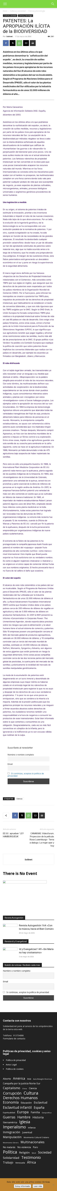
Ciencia (19, 799)
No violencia (24, 1147)
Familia (35, 1112)
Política (10, 1151)
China (24, 1088)
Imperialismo (14, 1127)
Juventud (27, 1132)
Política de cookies (15, 1069)
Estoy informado (22, 1186)
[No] (53, 1184)
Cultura (31, 1093)
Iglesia (24, 1121)
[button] (5, 4)
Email (10, 764)
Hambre (23, 1117)
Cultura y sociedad (18, 11)
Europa (23, 1112)
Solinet (9, 36)
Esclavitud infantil (17, 1107)
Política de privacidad (16, 1060)
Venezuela (20, 1162)
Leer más (38, 1186)
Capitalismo (11, 1088)
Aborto (7, 1078)
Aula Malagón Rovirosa (42, 1079)
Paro (35, 1147)
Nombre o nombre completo (21, 754)
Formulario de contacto (14, 1038)
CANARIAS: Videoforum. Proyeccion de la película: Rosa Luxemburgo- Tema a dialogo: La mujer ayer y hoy (42, 839)
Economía (11, 1102)
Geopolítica (46, 1112)
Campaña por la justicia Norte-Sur (21, 1083)
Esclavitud (40, 1102)
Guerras (9, 1117)
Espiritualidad (9, 1112)
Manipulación (12, 1137)
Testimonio (31, 1157)
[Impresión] (33, 43)
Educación (26, 1102)
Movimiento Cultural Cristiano (36, 1137)
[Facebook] (6, 43)
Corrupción (12, 1093)
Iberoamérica (10, 1122)
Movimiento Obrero (11, 1143)
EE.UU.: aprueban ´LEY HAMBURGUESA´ (13, 835)
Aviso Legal (11, 1064)
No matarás (9, 1147)
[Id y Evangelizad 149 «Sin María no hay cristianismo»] (10, 952)
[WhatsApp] (19, 43)
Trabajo (8, 1162)
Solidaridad (11, 1157)
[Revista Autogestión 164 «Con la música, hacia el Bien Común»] (10, 929)
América (19, 1078)
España (39, 1107)
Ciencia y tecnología (36, 11)
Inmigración (11, 1132)
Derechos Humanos (20, 1097)
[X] (12, 43)
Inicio (5, 11)
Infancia (32, 1127)
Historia (38, 1117)
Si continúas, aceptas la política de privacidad (27, 992)
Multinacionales (32, 1142)
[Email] (26, 43)
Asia (29, 1078)
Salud (34, 1153)
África (31, 1162)
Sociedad (44, 1152)
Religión (24, 1152)
